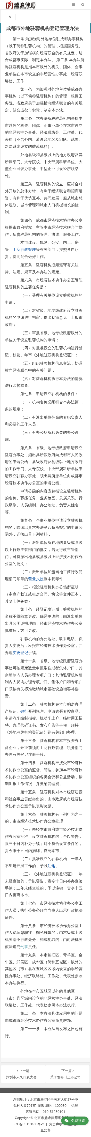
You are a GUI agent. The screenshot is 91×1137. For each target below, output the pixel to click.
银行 (24, 711)
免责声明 (56, 1124)
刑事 (24, 947)
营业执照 (36, 579)
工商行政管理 (24, 249)
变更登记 (20, 653)
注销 (51, 866)
